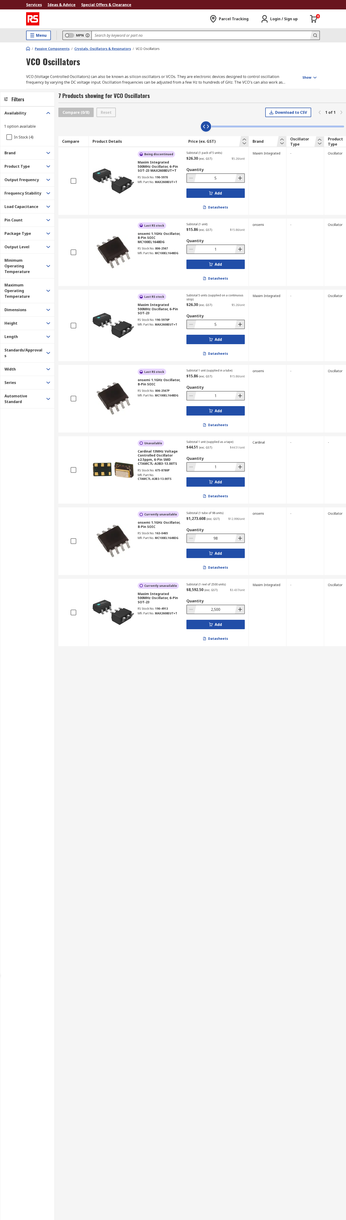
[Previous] (319, 112)
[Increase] (239, 178)
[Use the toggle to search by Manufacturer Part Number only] (87, 35)
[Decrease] (191, 178)
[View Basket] (314, 18)
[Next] (341, 112)
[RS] (32, 18)
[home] (28, 48)
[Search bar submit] (314, 35)
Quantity (195, 169)
